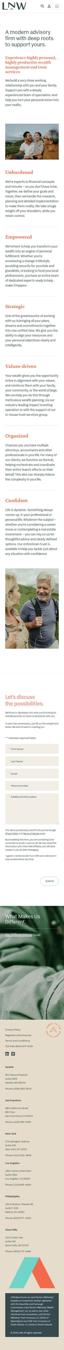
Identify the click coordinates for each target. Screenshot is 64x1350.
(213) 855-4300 (22, 1184)
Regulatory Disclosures (18, 1035)
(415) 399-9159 (22, 1121)
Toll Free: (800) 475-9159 (19, 1046)
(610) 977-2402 (22, 1217)
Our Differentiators (18, 935)
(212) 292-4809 (22, 1155)
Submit (49, 881)
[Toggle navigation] (57, 6)
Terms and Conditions (17, 1040)
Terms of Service (31, 833)
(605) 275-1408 (22, 1251)
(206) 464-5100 (22, 1088)
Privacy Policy (11, 833)
